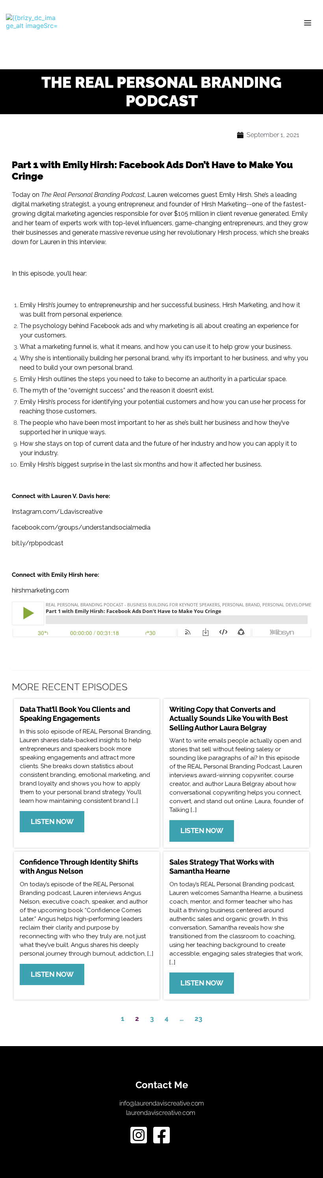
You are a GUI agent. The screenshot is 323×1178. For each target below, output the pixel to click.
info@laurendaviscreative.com (161, 1103)
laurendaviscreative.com (161, 1113)
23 (198, 1018)
